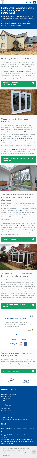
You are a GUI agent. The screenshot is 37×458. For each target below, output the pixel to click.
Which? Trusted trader (18, 71)
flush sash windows (7, 141)
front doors (10, 206)
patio (22, 225)
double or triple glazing (22, 143)
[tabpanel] (18, 322)
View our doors (9, 239)
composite (19, 210)
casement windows (18, 138)
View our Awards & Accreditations (10, 84)
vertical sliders (29, 138)
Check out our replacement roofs (14, 306)
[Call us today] (27, 2)
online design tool (12, 149)
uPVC (16, 132)
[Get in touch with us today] (30, 2)
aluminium (24, 132)
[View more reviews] (13, 344)
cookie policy (21, 453)
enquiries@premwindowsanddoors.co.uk (15, 419)
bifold (18, 225)
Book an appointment (11, 371)
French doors (31, 225)
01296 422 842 (7, 417)
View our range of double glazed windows (16, 159)
